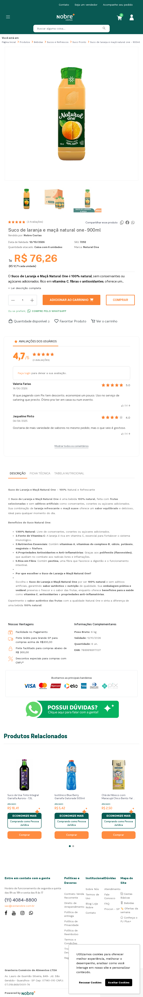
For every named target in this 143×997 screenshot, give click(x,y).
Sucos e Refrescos (58, 42)
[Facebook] (6, 913)
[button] (70, 846)
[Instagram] (22, 913)
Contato (64, 4)
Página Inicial (9, 42)
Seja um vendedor (86, 4)
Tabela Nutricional (69, 473)
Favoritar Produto (73, 321)
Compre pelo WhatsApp (49, 311)
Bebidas (38, 42)
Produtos (25, 42)
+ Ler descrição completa (24, 288)
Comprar (120, 300)
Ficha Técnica (40, 473)
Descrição (18, 473)
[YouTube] (14, 913)
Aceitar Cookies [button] (118, 982)
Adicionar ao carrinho (69, 300)
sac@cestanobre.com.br (19, 906)
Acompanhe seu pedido (118, 4)
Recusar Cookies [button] (90, 982)
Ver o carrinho (106, 321)
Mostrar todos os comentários (71, 446)
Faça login (24, 373)
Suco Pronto (79, 42)
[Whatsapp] (31, 913)
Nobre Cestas (33, 235)
